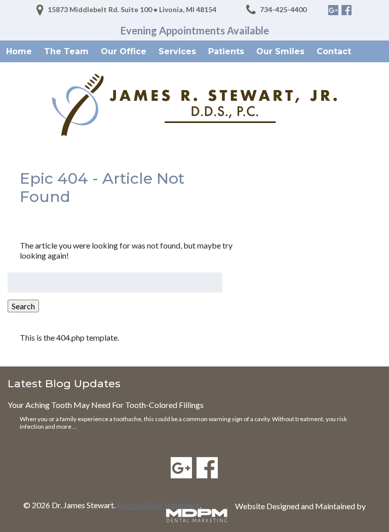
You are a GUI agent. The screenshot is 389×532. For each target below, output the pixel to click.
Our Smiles (280, 51)
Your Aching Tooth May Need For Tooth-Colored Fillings (106, 405)
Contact (334, 51)
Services (177, 51)
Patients (226, 51)
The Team (66, 51)
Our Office (123, 51)
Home (19, 51)
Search (23, 306)
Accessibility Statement (158, 505)
